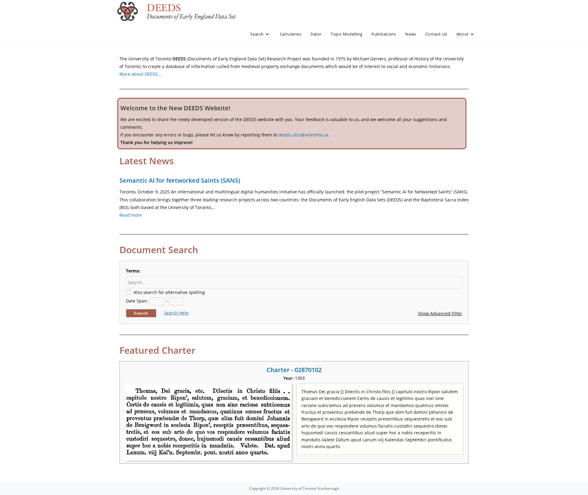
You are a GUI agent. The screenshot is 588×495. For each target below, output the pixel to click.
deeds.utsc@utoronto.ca (303, 135)
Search (141, 313)
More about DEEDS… (140, 74)
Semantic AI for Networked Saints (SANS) (179, 180)
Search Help (176, 313)
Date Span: (137, 301)
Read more (130, 215)
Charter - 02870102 (294, 370)
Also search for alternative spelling (169, 292)
